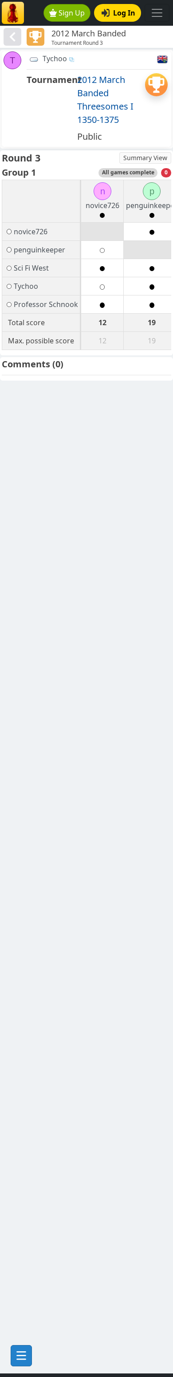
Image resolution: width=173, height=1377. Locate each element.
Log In (124, 13)
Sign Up (72, 13)
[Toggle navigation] (157, 13)
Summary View (145, 157)
